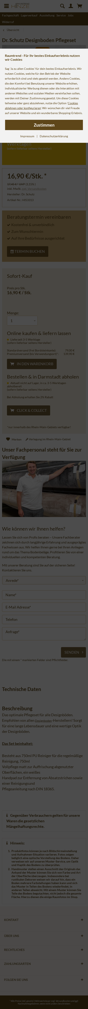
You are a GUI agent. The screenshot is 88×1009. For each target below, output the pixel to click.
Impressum (27, 136)
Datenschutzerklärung (54, 136)
